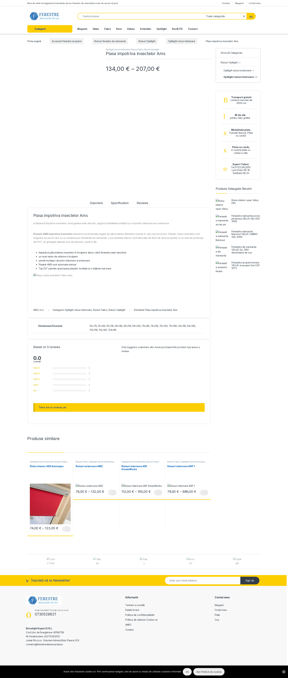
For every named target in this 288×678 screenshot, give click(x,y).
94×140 (191, 325)
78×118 (154, 325)
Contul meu (255, 3)
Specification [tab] (119, 203)
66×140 (136, 325)
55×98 (101, 325)
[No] (284, 672)
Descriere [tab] (96, 203)
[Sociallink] (27, 651)
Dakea (131, 28)
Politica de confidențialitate (139, 614)
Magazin (239, 3)
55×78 (93, 325)
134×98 (112, 329)
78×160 (173, 325)
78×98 (145, 325)
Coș (217, 619)
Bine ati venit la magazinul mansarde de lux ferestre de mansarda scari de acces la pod (72, 3)
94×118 (182, 325)
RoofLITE (177, 28)
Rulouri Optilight (146, 41)
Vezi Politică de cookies (209, 671)
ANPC (128, 624)
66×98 (118, 325)
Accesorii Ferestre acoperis (67, 41)
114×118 (93, 329)
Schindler (145, 28)
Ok (187, 671)
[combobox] (140, 16)
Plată (217, 614)
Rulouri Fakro (137, 49)
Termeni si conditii (135, 605)
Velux (96, 28)
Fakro (107, 28)
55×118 (110, 325)
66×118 (127, 325)
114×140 (103, 329)
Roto (119, 28)
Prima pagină (34, 41)
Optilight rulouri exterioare (101, 461)
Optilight (161, 28)
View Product (66, 529)
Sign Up (250, 580)
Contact (226, 3)
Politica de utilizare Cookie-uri (141, 619)
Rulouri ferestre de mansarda (110, 41)
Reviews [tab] (142, 203)
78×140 (163, 325)
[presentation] (260, 562)
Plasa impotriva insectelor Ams (161, 309)
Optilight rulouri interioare (181, 41)
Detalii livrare (132, 609)
